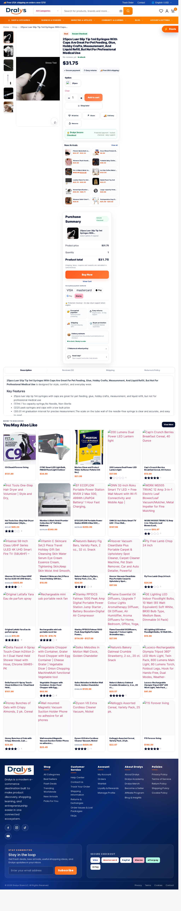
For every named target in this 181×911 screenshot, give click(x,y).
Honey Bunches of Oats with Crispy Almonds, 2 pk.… (18, 739)
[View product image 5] (8, 93)
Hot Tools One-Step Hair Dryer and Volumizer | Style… (19, 521)
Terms (148, 885)
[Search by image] (119, 10)
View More (168, 425)
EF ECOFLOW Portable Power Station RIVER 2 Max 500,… (88, 521)
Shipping (110, 370)
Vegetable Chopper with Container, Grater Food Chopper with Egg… (51, 685)
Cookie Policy (159, 792)
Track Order (128, 2)
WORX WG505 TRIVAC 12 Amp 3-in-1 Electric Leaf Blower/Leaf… (158, 523)
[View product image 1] (8, 37)
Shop (14, 27)
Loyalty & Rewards (108, 788)
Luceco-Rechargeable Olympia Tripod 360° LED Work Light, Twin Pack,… (156, 685)
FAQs (74, 815)
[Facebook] (8, 827)
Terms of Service (161, 779)
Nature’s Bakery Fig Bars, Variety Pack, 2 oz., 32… (86, 577)
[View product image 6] (8, 107)
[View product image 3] (8, 65)
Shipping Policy (160, 788)
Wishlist (102, 783)
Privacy (138, 885)
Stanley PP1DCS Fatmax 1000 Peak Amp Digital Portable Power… (88, 632)
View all (114, 145)
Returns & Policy (152, 370)
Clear (67, 91)
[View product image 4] (8, 79)
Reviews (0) (68, 370)
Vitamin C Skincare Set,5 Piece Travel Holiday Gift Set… (54, 577)
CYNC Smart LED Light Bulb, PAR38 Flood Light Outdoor (53, 468)
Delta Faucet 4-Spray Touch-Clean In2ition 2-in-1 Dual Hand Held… (19, 685)
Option (68, 78)
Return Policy (159, 783)
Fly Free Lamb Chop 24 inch (157, 576)
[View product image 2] (8, 51)
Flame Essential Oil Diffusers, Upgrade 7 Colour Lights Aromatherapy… (123, 632)
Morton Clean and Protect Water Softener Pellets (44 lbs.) (87, 470)
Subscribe (66, 870)
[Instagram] (16, 827)
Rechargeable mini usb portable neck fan (51, 630)
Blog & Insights (133, 797)
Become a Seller (134, 788)
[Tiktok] (25, 827)
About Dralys (132, 774)
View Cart (87, 281)
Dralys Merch (132, 783)
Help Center (77, 777)
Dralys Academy (134, 779)
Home (6, 27)
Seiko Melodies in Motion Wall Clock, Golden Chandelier (89, 683)
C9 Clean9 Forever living (16, 467)
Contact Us (77, 782)
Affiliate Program (134, 792)
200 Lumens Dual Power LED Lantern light (123, 468)
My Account (104, 774)
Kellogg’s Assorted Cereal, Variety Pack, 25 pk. (122, 739)
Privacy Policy (159, 774)
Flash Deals (50, 783)
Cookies (158, 885)
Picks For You (51, 801)
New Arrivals (51, 796)
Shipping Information (77, 793)
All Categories (43, 11)
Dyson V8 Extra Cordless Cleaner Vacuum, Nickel (86, 739)
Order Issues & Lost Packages (82, 809)
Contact (141, 2)
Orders (102, 779)
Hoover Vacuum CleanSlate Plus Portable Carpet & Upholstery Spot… (122, 579)
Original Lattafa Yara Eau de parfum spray (18, 630)
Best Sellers (50, 779)
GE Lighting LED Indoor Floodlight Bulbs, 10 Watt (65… (158, 630)
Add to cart (93, 97)
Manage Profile (106, 792)
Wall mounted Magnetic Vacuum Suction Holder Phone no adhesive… (54, 741)
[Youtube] (8, 836)
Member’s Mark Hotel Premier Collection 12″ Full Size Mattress (54, 523)
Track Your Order (80, 786)
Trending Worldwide (50, 790)
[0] (173, 11)
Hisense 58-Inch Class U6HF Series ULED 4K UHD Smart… (18, 577)
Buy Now (87, 274)
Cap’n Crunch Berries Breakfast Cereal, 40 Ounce (157, 468)
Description (26, 370)
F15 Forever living (152, 738)
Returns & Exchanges (77, 801)
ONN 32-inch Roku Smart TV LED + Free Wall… (122, 521)
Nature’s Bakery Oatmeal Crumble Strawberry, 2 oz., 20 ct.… (123, 685)
